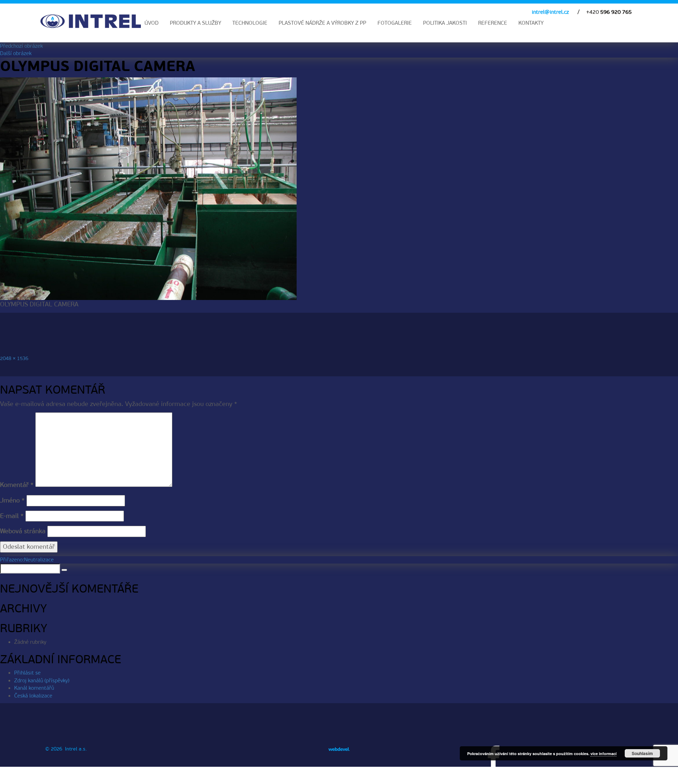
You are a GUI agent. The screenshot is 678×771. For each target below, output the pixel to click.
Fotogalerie (394, 23)
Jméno (12, 500)
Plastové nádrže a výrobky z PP (322, 23)
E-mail (12, 516)
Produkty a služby (195, 23)
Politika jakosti (445, 23)
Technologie (249, 23)
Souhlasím (642, 753)
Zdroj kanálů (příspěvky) (41, 680)
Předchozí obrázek (21, 46)
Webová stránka (23, 531)
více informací (603, 753)
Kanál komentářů (34, 688)
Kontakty (530, 23)
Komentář (17, 485)
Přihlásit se (27, 673)
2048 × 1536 (14, 358)
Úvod (151, 23)
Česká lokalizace (33, 696)
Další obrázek (15, 53)
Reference (492, 23)
